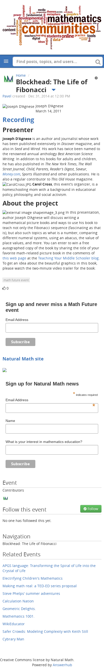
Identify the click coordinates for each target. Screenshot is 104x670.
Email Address (17, 320)
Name (10, 421)
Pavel (7, 96)
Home (21, 75)
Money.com (11, 174)
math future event (16, 280)
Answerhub (62, 664)
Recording (18, 119)
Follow (92, 508)
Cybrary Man (13, 639)
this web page (14, 258)
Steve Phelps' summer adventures (31, 593)
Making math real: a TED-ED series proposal (40, 585)
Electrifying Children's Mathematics (33, 578)
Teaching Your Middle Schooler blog (68, 258)
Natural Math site (23, 359)
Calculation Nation (18, 601)
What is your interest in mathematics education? (44, 442)
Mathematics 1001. (19, 616)
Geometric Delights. (19, 608)
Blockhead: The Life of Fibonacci (30, 543)
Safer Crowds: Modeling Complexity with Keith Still (45, 631)
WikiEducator (14, 623)
